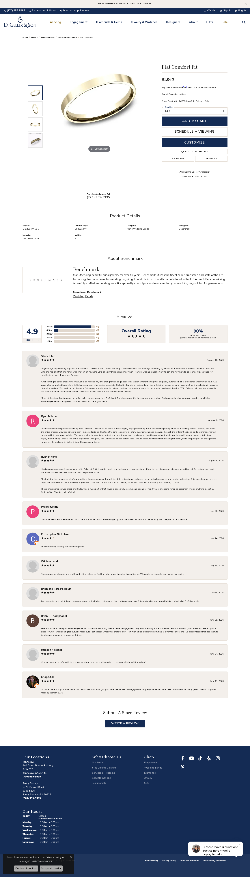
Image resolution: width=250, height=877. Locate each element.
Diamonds (150, 773)
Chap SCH (47, 677)
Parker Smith (49, 507)
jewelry (34, 38)
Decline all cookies (26, 868)
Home (25, 38)
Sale (225, 22)
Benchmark (184, 229)
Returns (211, 159)
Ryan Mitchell (49, 416)
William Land (49, 561)
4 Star (49, 330)
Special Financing (101, 778)
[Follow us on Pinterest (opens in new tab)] (182, 767)
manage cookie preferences (35, 861)
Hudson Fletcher (51, 650)
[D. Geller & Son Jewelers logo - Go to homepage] (20, 22)
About (193, 22)
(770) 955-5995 (98, 197)
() (97, 327)
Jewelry (148, 778)
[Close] (245, 4)
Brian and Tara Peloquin (56, 589)
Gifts (209, 22)
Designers (173, 22)
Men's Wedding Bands (67, 38)
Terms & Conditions (189, 861)
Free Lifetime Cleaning (104, 768)
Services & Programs (103, 773)
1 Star (49, 341)
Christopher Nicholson (55, 534)
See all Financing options (174, 94)
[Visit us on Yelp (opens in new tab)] (209, 758)
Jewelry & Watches (144, 22)
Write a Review (125, 723)
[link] (14, 11)
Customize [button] (194, 142)
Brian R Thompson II (54, 616)
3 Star (49, 334)
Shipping (178, 159)
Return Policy (151, 861)
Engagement (78, 22)
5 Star (49, 327)
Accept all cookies (51, 868)
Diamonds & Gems (109, 22)
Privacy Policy (169, 861)
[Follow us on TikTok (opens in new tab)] (200, 758)
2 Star (49, 338)
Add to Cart (194, 121)
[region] (99, 117)
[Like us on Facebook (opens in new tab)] (182, 758)
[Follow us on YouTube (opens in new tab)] (191, 758)
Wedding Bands (48, 38)
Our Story (97, 763)
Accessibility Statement (214, 861)
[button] (210, 11)
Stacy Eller (48, 356)
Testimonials (99, 783)
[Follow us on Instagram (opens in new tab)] (217, 758)
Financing (54, 22)
